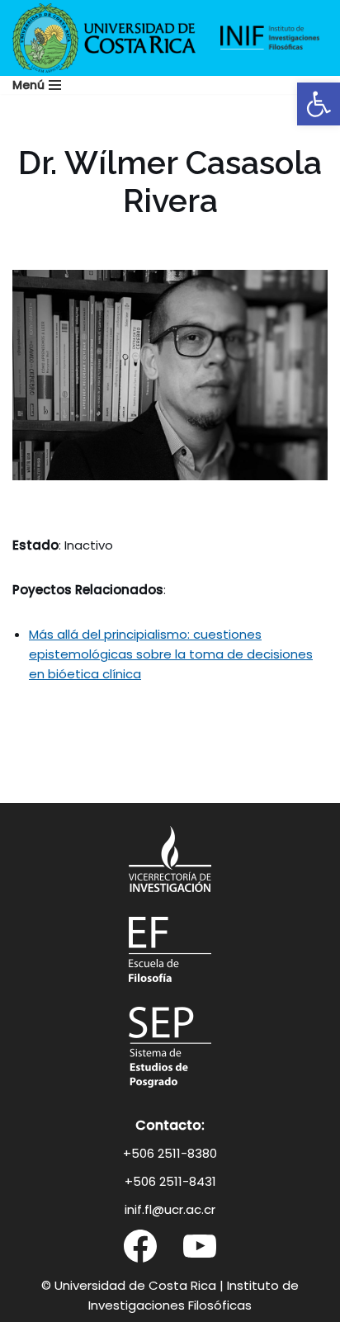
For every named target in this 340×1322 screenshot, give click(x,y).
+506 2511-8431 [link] (170, 1181)
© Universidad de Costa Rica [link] (128, 1285)
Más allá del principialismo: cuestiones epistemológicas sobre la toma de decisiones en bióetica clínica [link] (171, 654)
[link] (318, 104)
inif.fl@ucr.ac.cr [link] (170, 1209)
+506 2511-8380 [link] (170, 1153)
